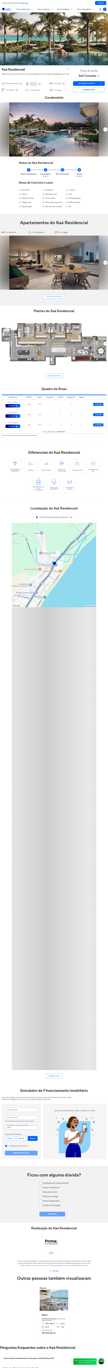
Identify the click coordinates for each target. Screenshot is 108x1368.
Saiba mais (24, 3)
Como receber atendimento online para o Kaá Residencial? (28, 1358)
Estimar (11, 406)
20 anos (21, 1138)
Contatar (98, 404)
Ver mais (55, 1271)
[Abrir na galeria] (105, 153)
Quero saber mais (54, 376)
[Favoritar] (67, 68)
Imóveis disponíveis (51, 1201)
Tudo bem (101, 3)
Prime (51, 1253)
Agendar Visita (89, 90)
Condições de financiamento (56, 1183)
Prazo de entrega (50, 1196)
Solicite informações (54, 296)
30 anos (32, 1138)
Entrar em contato (87, 83)
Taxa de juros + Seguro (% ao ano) (17, 1125)
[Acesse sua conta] (100, 9)
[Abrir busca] (104, 9)
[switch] (6, 1146)
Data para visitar (50, 1192)
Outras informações (51, 1205)
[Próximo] (105, 129)
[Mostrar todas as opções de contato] (102, 83)
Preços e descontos (51, 1187)
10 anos (9, 1138)
